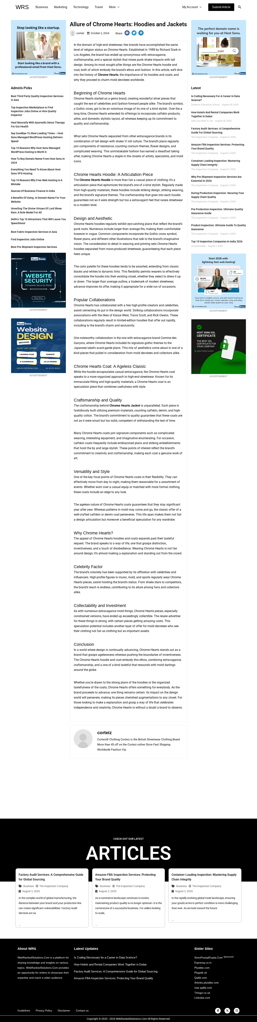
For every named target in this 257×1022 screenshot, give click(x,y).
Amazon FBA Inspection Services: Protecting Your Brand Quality (113, 978)
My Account (190, 7)
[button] (221, 7)
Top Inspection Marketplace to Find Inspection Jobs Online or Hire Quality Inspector (33, 111)
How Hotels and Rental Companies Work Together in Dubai (110, 964)
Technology (81, 7)
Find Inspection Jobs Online (27, 239)
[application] (117, 7)
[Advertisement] (128, 788)
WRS (22, 7)
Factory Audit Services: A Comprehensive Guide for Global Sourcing (115, 971)
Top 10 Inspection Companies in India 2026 (217, 241)
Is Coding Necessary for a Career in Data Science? (105, 957)
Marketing (60, 7)
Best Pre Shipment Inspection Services (34, 246)
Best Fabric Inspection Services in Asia (34, 231)
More (112, 7)
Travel (99, 7)
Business (42, 7)
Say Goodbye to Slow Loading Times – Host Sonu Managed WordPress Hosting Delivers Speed (37, 137)
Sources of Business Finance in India (33, 190)
